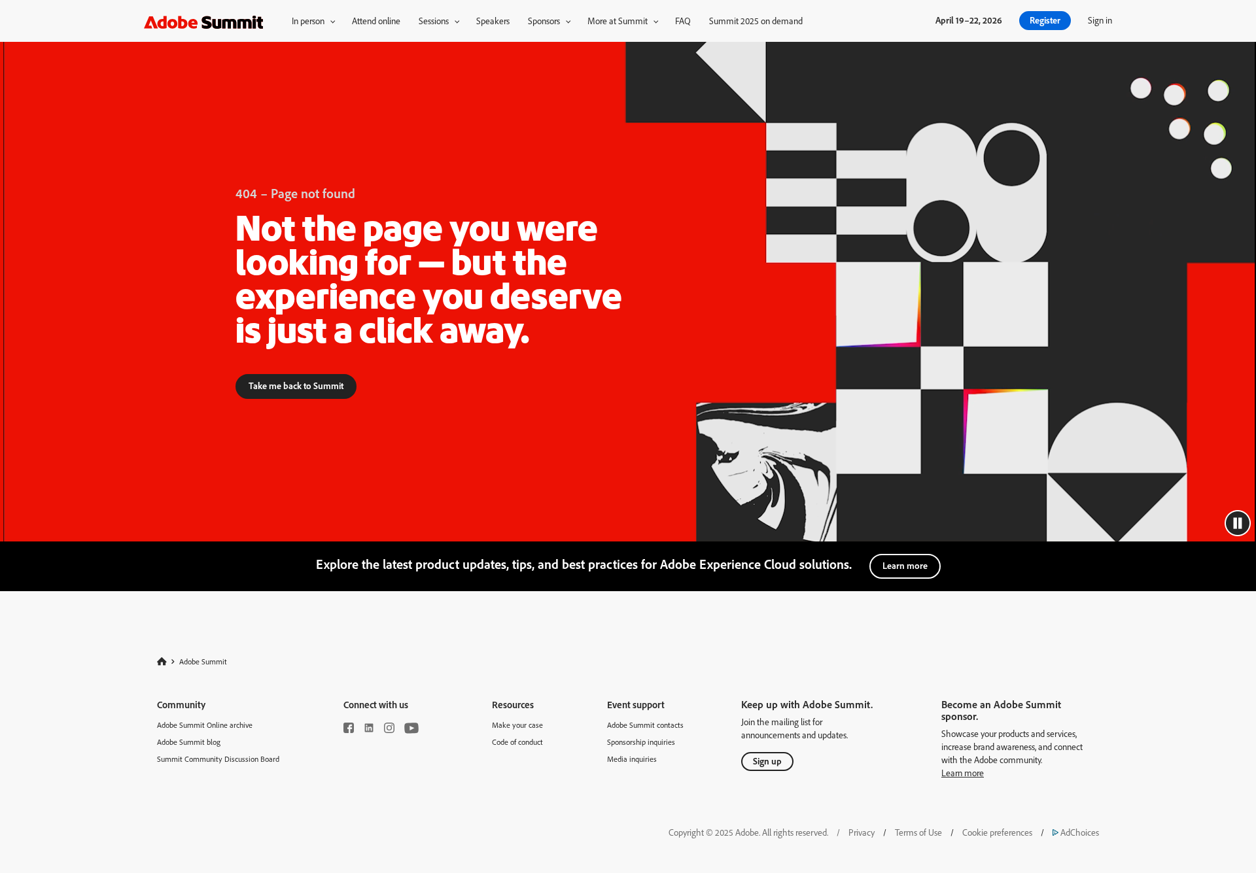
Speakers (493, 20)
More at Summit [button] (617, 20)
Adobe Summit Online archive (205, 725)
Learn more (905, 565)
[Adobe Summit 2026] (203, 20)
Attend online (376, 20)
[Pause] (1238, 523)
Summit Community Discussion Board (218, 759)
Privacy (861, 832)
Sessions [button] (434, 20)
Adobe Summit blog (188, 742)
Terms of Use (918, 832)
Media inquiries (632, 759)
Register (1045, 20)
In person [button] (308, 20)
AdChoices (1076, 832)
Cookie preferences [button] (997, 832)
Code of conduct (517, 742)
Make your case (517, 725)
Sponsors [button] (544, 20)
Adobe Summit (203, 661)
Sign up (767, 760)
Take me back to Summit (296, 385)
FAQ (683, 20)
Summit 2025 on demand (756, 20)
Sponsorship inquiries (641, 742)
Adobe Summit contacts (645, 725)
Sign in (1100, 20)
